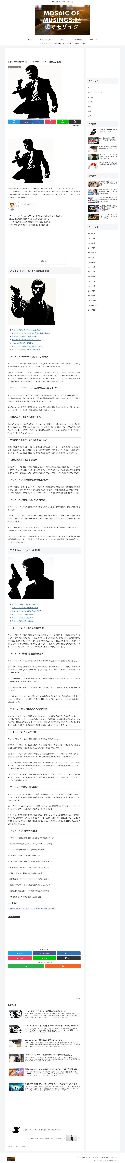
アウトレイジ (24, 188)
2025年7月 (92, 238)
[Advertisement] (44, 54)
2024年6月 (92, 272)
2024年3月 (92, 286)
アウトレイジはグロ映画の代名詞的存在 (26, 611)
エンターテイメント (15, 916)
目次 (42, 261)
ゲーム (90, 97)
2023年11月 (92, 305)
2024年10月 (92, 257)
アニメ (90, 87)
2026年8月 (92, 234)
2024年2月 (92, 291)
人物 (89, 106)
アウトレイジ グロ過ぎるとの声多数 (25, 604)
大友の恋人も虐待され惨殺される (24, 336)
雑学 (89, 116)
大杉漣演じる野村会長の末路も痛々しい (26, 340)
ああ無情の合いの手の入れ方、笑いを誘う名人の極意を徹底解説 (32, 909)
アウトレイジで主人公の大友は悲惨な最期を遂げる (31, 333)
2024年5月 (92, 276)
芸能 (89, 111)
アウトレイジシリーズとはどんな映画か (26, 330)
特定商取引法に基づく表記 (101, 1157)
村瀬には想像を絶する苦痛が (22, 343)
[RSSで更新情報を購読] (63, 966)
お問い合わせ (114, 1157)
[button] (75, 122)
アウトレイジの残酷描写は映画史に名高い (27, 346)
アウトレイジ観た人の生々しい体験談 (26, 350)
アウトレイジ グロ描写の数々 (23, 614)
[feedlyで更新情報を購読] (26, 966)
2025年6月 (92, 243)
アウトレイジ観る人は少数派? (23, 618)
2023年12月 (92, 300)
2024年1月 (92, 296)
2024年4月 (92, 281)
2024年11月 (92, 253)
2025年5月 (92, 248)
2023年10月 (92, 310)
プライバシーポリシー (85, 1157)
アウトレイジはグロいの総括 (22, 621)
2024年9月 (92, 262)
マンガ (90, 102)
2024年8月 (92, 267)
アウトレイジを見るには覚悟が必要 (25, 608)
